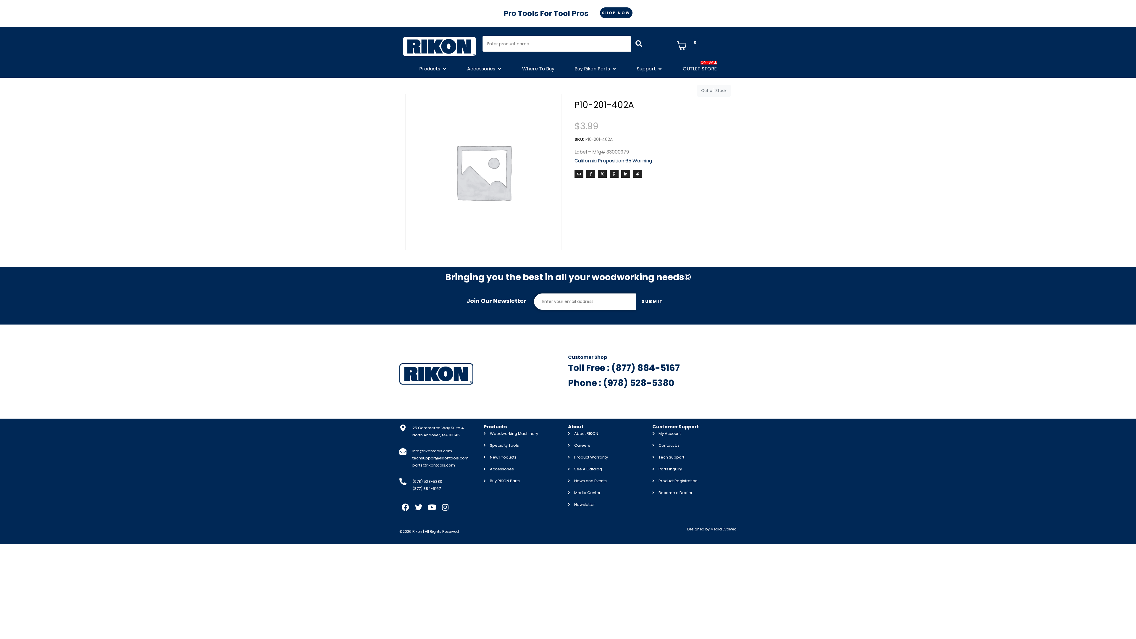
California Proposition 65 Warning (613, 160)
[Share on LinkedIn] (625, 174)
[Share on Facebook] (590, 174)
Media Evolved (724, 529)
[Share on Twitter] (602, 174)
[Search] (639, 44)
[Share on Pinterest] (614, 174)
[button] (433, 69)
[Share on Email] (579, 174)
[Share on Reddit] (637, 174)
